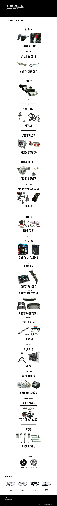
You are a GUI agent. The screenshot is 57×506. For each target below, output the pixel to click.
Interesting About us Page (8, 499)
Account (51, 15)
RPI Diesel (8, 504)
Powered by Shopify (12, 504)
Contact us (6, 500)
